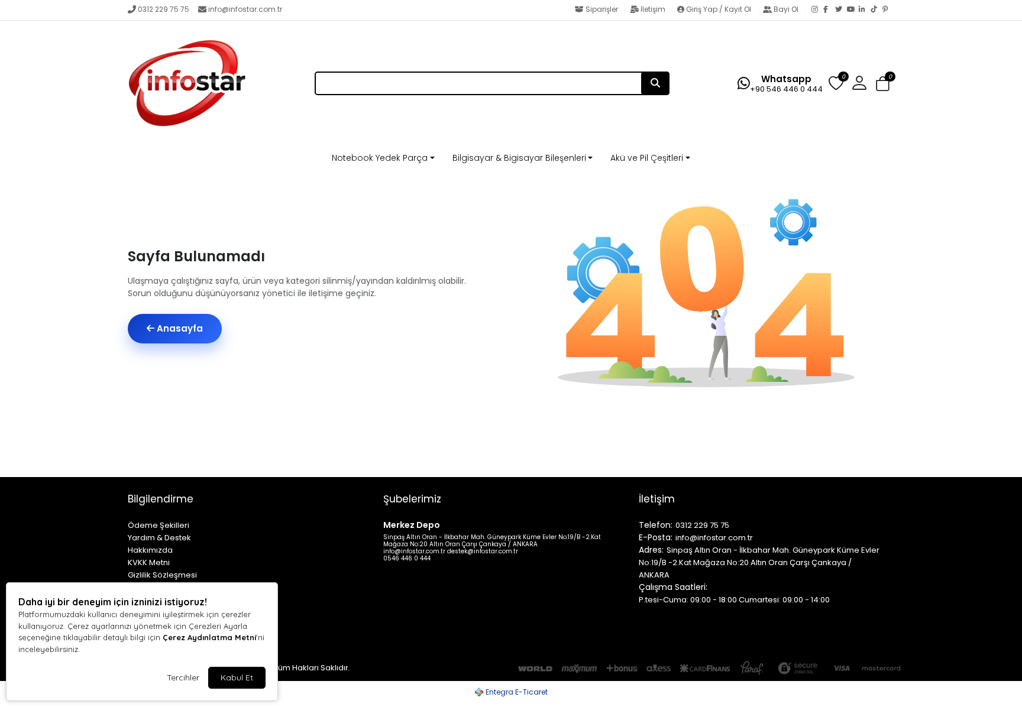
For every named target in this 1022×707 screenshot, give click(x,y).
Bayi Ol (786, 9)
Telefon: (655, 525)
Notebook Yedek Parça (380, 158)
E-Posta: (655, 537)
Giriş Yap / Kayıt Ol (718, 9)
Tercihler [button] (183, 677)
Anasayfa (178, 328)
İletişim (653, 9)
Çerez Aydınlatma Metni (209, 637)
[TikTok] (876, 10)
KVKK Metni (149, 562)
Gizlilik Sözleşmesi (162, 574)
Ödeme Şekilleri (158, 525)
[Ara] (655, 83)
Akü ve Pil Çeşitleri (646, 158)
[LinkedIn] (865, 10)
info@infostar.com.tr (245, 9)
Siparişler (602, 9)
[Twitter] (841, 10)
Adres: (651, 550)
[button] (882, 84)
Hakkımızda (150, 550)
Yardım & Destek (159, 537)
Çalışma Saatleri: (673, 587)
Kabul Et (237, 677)
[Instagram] (817, 10)
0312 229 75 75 (163, 9)
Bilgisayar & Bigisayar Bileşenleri (519, 158)
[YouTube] (853, 10)
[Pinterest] (888, 10)
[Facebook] (829, 10)
